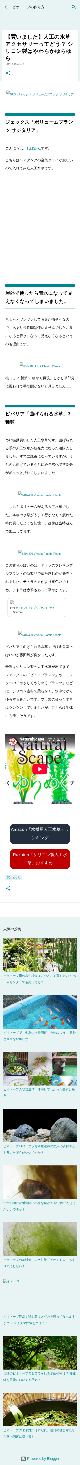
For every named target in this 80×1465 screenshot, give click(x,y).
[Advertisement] (40, 228)
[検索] (73, 7)
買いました (13, 877)
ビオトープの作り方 (28, 7)
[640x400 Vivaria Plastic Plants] (40, 495)
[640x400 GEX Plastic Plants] (40, 94)
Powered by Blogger (42, 1459)
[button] (8, 73)
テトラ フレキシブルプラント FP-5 (35, 607)
